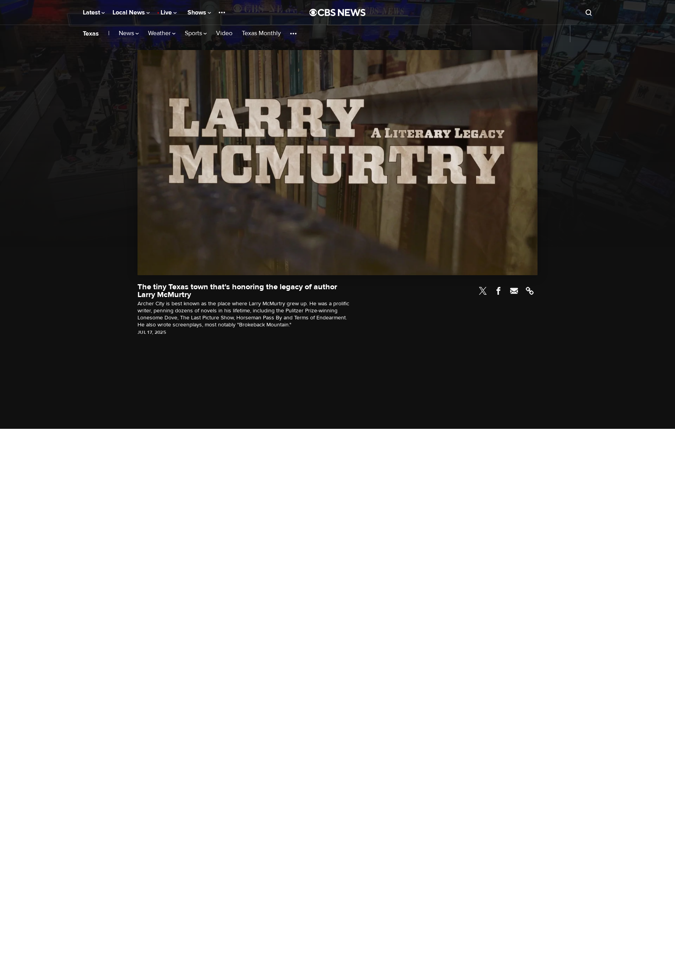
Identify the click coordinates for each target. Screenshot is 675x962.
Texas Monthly (261, 33)
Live (167, 12)
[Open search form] (588, 12)
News (127, 33)
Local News (129, 12)
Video (224, 33)
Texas (91, 34)
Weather (160, 33)
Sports (194, 33)
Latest (92, 12)
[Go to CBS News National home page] (337, 12)
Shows (198, 12)
